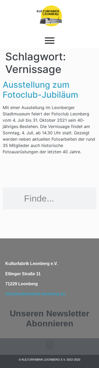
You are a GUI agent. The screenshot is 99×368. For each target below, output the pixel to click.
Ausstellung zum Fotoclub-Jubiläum (40, 90)
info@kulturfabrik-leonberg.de (35, 294)
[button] (49, 345)
